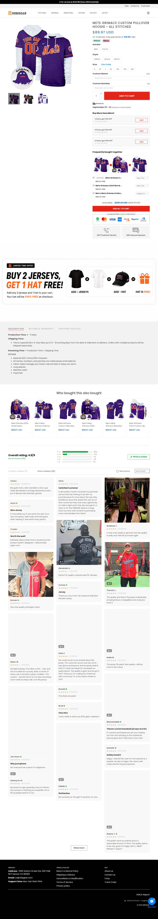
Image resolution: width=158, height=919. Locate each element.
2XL (117, 69)
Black (107, 59)
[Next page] (76, 55)
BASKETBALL (68, 13)
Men (96, 49)
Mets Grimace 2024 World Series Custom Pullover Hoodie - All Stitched (109, 185)
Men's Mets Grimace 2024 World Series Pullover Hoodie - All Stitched (90, 425)
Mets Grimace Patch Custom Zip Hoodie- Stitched (137, 425)
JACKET (105, 13)
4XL (132, 69)
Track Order (145, 6)
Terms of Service (64, 911)
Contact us (135, 6)
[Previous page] (10, 55)
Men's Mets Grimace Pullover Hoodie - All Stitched (109, 193)
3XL (125, 69)
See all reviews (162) (17, 458)
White (117, 59)
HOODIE (81, 13)
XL (111, 69)
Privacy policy (63, 915)
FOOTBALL (42, 13)
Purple (97, 59)
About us (109, 900)
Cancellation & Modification (69, 907)
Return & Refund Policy (67, 900)
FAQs (127, 6)
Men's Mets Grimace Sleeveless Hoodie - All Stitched (114, 425)
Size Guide (106, 64)
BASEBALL (55, 13)
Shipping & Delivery (65, 904)
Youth (105, 49)
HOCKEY (93, 13)
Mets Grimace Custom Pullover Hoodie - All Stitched (114, 178)
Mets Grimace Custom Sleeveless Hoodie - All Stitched (67, 425)
